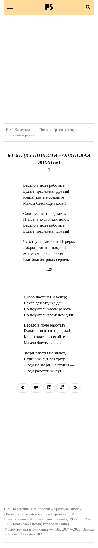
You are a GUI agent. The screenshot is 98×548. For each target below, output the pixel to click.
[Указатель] (62, 388)
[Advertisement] (49, 69)
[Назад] (23, 388)
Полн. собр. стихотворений (61, 130)
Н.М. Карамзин (18, 130)
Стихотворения (22, 135)
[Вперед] (75, 388)
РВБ (49, 6)
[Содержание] (49, 388)
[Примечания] (36, 388)
